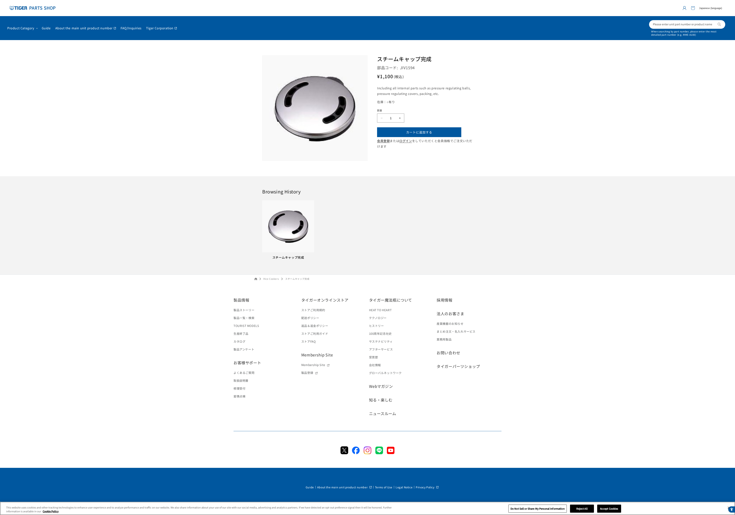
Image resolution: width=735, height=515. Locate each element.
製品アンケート (244, 349)
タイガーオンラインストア (325, 300)
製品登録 (307, 373)
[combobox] (687, 24)
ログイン (405, 140)
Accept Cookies (609, 508)
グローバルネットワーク (385, 373)
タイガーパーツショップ (458, 366)
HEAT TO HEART (380, 310)
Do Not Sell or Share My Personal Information (537, 508)
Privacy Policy (425, 487)
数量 (379, 110)
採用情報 (444, 300)
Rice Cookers (271, 278)
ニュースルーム (382, 413)
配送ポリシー (310, 318)
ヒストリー (376, 326)
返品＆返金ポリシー (314, 326)
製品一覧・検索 (244, 318)
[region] (367, 508)
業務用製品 (444, 339)
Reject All (582, 508)
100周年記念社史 (380, 334)
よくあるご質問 (244, 373)
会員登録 (383, 140)
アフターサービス (381, 349)
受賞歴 (373, 357)
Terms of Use (383, 487)
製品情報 (241, 300)
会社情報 (375, 365)
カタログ (239, 341)
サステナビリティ (381, 341)
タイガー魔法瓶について (390, 300)
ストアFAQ (308, 341)
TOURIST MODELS (246, 326)
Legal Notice (404, 487)
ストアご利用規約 (313, 310)
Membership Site (317, 355)
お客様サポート (247, 362)
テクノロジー (378, 318)
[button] (693, 8)
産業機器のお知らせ (450, 324)
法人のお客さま (450, 313)
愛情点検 (239, 396)
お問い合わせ (448, 352)
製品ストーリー (244, 310)
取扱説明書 (241, 380)
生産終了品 (241, 334)
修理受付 (239, 388)
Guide (310, 487)
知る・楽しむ (381, 400)
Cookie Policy (51, 511)
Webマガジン (381, 386)
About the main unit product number (342, 487)
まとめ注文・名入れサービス (456, 331)
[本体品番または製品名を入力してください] (719, 24)
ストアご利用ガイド (314, 334)
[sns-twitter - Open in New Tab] (344, 453)
